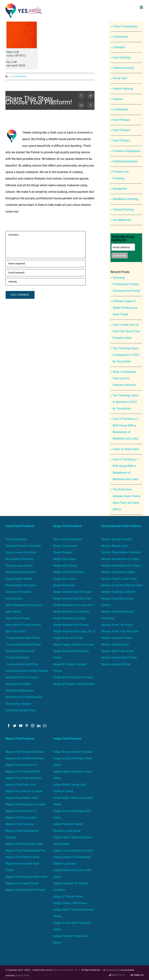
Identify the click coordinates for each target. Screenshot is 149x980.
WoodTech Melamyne (19, 690)
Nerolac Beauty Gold (114, 546)
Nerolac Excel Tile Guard (116, 625)
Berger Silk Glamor (65, 565)
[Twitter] (14, 725)
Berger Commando (65, 546)
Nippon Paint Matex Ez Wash (24, 791)
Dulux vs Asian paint (126, 449)
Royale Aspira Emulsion (20, 585)
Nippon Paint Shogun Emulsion (25, 804)
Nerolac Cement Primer (116, 664)
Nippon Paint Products (20, 738)
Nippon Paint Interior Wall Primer (26, 877)
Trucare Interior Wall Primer (22, 638)
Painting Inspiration (125, 161)
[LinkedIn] (38, 725)
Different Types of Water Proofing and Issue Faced (125, 307)
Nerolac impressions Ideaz (118, 572)
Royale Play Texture (18, 704)
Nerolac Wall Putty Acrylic (117, 651)
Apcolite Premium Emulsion (23, 546)
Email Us (138, 975)
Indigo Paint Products (67, 738)
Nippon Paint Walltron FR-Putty (25, 890)
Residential (120, 188)
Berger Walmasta (64, 585)
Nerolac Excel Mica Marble (118, 592)
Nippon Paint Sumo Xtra (21, 817)
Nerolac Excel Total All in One (120, 631)
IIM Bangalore (113, 970)
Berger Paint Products (67, 526)
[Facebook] (8, 725)
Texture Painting (123, 209)
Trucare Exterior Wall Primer (23, 644)
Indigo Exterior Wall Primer (70, 903)
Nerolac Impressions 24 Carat (120, 559)
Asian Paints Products (19, 526)
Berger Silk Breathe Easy (68, 572)
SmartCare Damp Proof (20, 710)
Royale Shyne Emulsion (20, 572)
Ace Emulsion (14, 598)
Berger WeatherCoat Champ (71, 625)
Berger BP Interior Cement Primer (74, 684)
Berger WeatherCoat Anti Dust (72, 598)
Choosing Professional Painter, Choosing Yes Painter (126, 284)
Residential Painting (125, 199)
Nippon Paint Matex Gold (21, 798)
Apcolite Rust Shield (18, 684)
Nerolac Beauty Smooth (116, 539)
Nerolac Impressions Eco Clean (121, 565)
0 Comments (19, 76)
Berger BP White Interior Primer (72, 677)
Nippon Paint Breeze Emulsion (24, 752)
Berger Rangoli (62, 552)
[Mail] (44, 725)
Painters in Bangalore (126, 151)
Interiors (118, 99)
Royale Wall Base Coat (19, 651)
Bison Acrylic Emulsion (67, 539)
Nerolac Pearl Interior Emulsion (121, 552)
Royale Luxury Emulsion (20, 552)
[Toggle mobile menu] (142, 7)
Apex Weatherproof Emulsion (24, 605)
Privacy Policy (22, 975)
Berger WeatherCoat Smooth (71, 611)
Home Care (120, 78)
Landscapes (120, 109)
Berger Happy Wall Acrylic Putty (73, 644)
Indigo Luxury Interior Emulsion (73, 850)
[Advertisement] (74, 48)
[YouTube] (20, 725)
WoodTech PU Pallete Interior (24, 697)
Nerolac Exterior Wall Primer (119, 657)
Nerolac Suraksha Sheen (117, 638)
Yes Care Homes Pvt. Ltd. (65, 970)
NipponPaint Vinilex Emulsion (24, 758)
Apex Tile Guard (15, 631)
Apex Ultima (13, 611)
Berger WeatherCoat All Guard (72, 592)
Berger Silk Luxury (64, 578)
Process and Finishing (120, 175)
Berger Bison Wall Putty (68, 638)
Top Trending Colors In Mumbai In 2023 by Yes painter (125, 402)
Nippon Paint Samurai (19, 824)
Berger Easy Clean (64, 559)
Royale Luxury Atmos (19, 565)
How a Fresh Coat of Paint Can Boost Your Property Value (126, 331)
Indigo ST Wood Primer (68, 896)
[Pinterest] (26, 725)
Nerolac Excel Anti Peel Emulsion (122, 585)
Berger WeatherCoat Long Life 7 (73, 605)
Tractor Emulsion (16, 539)
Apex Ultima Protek (17, 618)
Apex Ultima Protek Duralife (23, 625)
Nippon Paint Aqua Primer (22, 883)
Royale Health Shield (18, 578)
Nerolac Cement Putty (115, 644)
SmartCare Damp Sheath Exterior (26, 671)
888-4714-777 (118, 975)
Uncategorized (122, 220)
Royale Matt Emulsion (19, 559)
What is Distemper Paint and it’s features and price (124, 378)
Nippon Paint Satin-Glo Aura (23, 778)
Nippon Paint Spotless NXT (22, 771)
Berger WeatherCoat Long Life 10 (74, 631)
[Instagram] (32, 725)
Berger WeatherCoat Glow (69, 618)
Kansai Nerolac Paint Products (121, 526)
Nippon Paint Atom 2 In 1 (21, 765)
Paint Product (121, 120)
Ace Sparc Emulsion (18, 592)
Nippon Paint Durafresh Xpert (24, 844)
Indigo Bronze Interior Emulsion (73, 752)
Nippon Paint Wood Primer (22, 857)
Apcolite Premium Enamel (22, 677)
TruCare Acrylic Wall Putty (22, 664)
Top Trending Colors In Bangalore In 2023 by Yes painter (126, 355)
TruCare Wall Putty (17, 657)
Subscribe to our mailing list (122, 238)
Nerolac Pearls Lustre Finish (119, 578)
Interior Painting (123, 88)
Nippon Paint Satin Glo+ (20, 784)
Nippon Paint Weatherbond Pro (25, 850)
